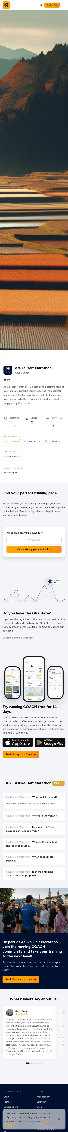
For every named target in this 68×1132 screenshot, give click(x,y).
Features (8, 1102)
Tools (40, 1092)
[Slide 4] (36, 1063)
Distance (14, 418)
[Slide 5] (39, 1063)
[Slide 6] (41, 1063)
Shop (39, 1107)
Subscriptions (11, 1107)
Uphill (34, 418)
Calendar (41, 1102)
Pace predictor (44, 1096)
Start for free (52, 5)
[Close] (59, 1119)
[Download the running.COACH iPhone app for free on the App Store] (18, 742)
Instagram (12, 472)
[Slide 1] (28, 1063)
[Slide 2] (31, 1063)
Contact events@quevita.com (18, 637)
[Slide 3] (34, 1063)
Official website (11, 456)
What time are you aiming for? (24, 532)
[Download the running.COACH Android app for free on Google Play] (50, 742)
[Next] (61, 1034)
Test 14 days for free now (21, 754)
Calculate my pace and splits (34, 549)
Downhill (57, 418)
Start (6, 1096)
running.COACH (12, 1092)
